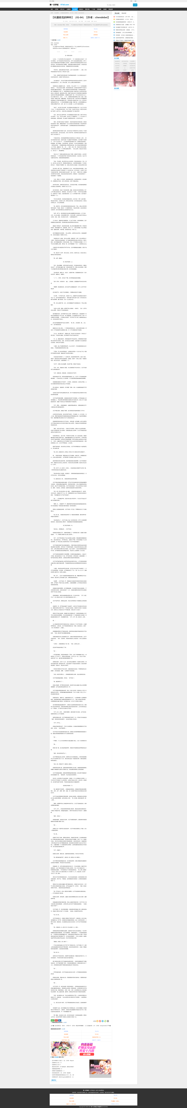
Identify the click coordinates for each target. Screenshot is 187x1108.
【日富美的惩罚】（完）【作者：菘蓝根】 (61, 1072)
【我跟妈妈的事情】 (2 (57, 1068)
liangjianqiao (132, 63)
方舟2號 (125, 63)
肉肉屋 (104, 9)
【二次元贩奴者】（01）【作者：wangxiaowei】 (96, 1025)
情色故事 (111, 9)
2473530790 (125, 61)
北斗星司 (132, 61)
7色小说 (95, 29)
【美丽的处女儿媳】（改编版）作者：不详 (125, 24)
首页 (52, 9)
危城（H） (65, 37)
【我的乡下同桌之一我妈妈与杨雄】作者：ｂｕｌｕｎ (125, 40)
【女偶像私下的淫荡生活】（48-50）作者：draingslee (125, 27)
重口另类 (87, 9)
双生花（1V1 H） (115, 1104)
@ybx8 (95, 21)
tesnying (117, 63)
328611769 (132, 67)
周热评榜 (124, 13)
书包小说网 (65, 34)
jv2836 (117, 67)
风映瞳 (124, 65)
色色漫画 (66, 31)
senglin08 (117, 61)
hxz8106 (117, 65)
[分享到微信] (105, 1021)
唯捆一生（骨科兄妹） (71, 1104)
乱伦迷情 (75, 9)
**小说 (93, 9)
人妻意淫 (69, 9)
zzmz (132, 70)
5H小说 (95, 31)
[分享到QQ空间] (97, 1021)
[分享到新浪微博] (100, 1021)
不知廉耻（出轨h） (115, 1101)
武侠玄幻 (81, 9)
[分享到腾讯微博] (103, 1021)
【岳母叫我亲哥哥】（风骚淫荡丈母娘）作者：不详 (125, 37)
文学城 (56, 9)
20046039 (132, 65)
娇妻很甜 (96, 34)
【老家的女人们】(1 (56, 1064)
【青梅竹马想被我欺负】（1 (58, 1070)
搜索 (135, 5)
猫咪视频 (66, 29)
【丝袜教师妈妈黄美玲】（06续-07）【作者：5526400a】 (125, 22)
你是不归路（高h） (66, 1040)
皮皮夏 (58, 40)
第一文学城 (65, 21)
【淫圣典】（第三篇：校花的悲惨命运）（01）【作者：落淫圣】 (125, 35)
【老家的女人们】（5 (56, 1062)
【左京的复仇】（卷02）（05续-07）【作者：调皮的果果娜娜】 (69, 1025)
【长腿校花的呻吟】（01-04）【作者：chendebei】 (72, 12)
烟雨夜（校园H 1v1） (96, 37)
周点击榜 (117, 13)
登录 (131, 1)
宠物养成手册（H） (96, 1037)
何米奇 (124, 70)
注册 (135, 1)
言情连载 (99, 9)
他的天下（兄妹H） (96, 1040)
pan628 (117, 70)
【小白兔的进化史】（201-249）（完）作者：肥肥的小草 (125, 16)
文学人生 (62, 9)
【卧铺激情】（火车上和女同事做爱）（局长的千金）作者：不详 (125, 32)
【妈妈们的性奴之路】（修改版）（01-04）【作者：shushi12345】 (125, 29)
